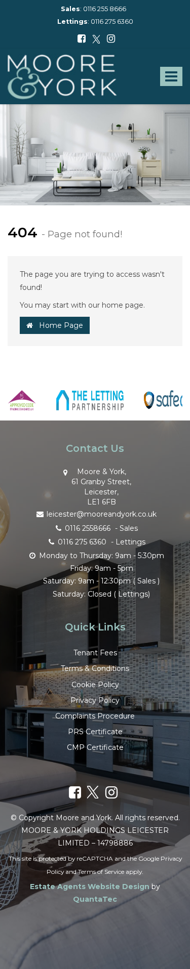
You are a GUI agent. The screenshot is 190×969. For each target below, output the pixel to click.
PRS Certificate (95, 731)
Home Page (58, 325)
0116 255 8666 (104, 9)
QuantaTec (95, 899)
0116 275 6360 (112, 21)
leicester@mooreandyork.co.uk (102, 514)
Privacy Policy (95, 700)
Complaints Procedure (95, 716)
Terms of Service (101, 871)
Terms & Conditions (95, 668)
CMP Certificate (95, 747)
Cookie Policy (95, 684)
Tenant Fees (95, 652)
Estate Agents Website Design (89, 886)
